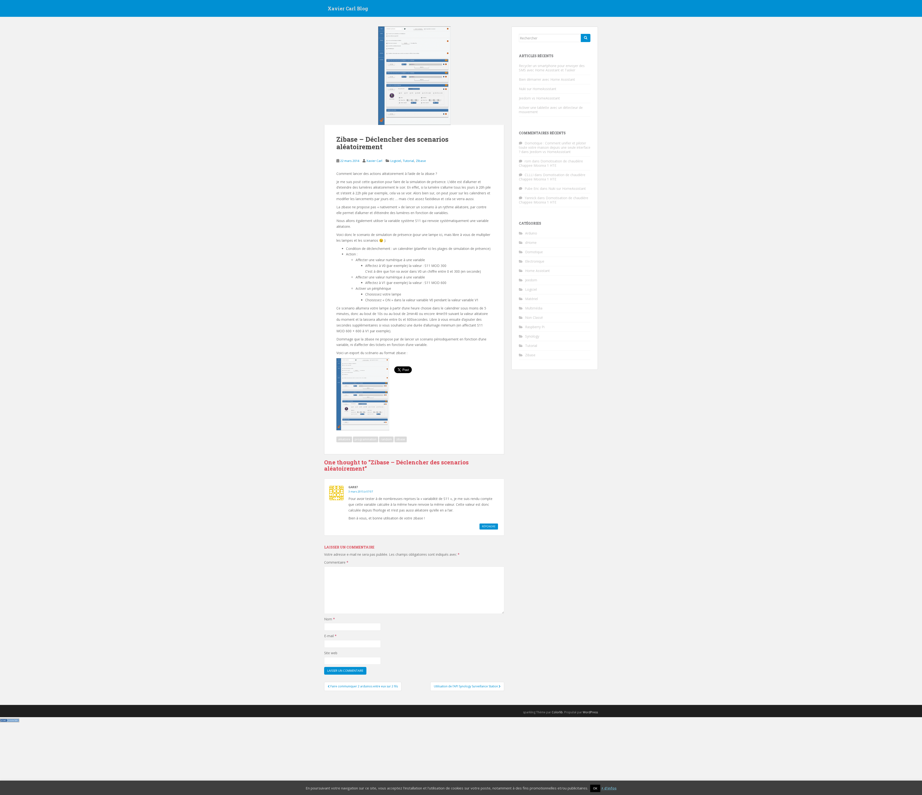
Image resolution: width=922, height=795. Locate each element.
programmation (365, 439)
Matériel (531, 298)
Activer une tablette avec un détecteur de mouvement (551, 109)
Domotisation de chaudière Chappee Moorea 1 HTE (551, 163)
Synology (532, 336)
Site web (330, 653)
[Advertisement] (461, 759)
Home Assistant (537, 270)
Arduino (531, 233)
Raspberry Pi (535, 327)
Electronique (534, 261)
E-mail (330, 636)
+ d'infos (609, 788)
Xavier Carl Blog (348, 8)
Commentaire (336, 562)
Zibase (421, 161)
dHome (531, 242)
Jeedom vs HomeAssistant (539, 98)
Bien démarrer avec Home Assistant (547, 79)
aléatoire (344, 439)
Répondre (489, 526)
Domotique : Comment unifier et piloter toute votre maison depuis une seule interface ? (554, 147)
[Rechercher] (585, 38)
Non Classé (534, 317)
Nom (329, 619)
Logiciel (395, 161)
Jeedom (531, 280)
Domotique (534, 252)
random (386, 439)
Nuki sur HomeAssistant (537, 88)
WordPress (590, 712)
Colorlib (557, 712)
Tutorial (408, 161)
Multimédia (533, 308)
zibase (400, 439)
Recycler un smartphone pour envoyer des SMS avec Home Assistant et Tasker (552, 67)
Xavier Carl (374, 161)
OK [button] (595, 788)
